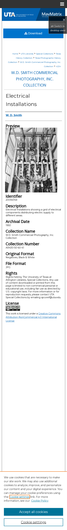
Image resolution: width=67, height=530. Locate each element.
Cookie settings (19, 496)
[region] (33, 500)
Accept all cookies (33, 512)
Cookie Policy (39, 500)
